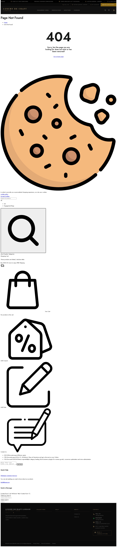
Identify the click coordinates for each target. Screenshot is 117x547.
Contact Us (77, 514)
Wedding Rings (56, 10)
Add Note (19, 464)
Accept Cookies (5, 196)
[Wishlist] (109, 10)
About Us (76, 517)
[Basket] (114, 10)
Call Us (66, 4)
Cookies (54, 543)
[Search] (105, 10)
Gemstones (67, 10)
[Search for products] (23, 230)
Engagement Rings (43, 10)
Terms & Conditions (45, 543)
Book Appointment (109, 4)
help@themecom (5, 482)
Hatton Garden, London (80, 4)
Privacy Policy (36, 543)
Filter (2, 502)
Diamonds (77, 10)
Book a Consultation (102, 533)
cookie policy (4, 194)
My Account (95, 4)
